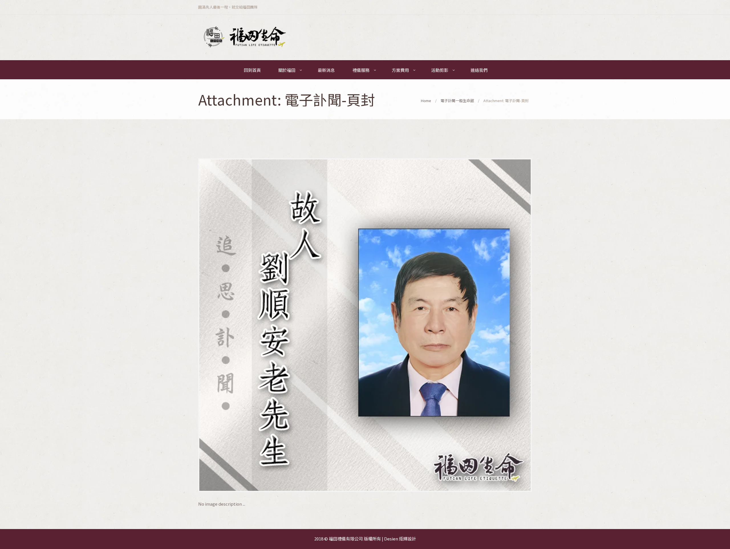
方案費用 (400, 70)
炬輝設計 (407, 539)
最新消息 (326, 70)
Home (426, 100)
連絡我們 (479, 70)
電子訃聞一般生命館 (457, 100)
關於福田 (286, 70)
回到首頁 (252, 70)
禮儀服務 (361, 70)
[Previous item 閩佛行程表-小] (281, 325)
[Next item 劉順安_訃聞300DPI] (448, 325)
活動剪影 (439, 70)
